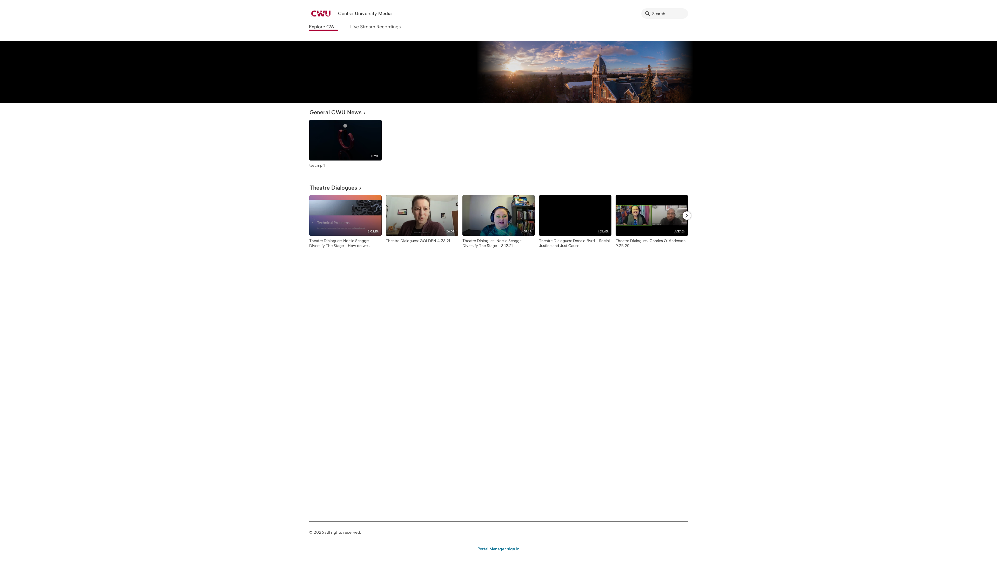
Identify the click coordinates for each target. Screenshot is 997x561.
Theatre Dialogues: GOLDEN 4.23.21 (418, 240)
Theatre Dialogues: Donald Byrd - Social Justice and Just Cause (574, 243)
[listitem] (345, 146)
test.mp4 (317, 165)
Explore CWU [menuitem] (323, 27)
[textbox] (312, 72)
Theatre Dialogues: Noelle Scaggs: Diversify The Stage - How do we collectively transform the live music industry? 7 (340, 248)
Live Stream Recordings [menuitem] (375, 27)
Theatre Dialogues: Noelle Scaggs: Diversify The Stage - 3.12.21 (492, 243)
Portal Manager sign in (498, 548)
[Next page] (687, 215)
